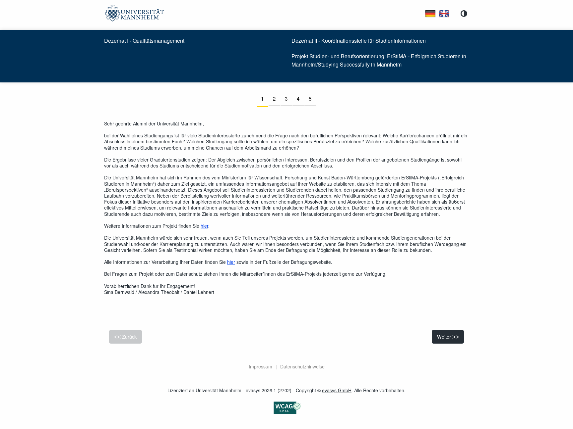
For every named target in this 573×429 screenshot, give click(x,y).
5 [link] (312, 98)
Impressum (260, 366)
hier (204, 225)
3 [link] (288, 98)
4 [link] (300, 98)
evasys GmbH (336, 390)
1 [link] (264, 98)
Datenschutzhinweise (302, 366)
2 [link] (276, 98)
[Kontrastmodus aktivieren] (464, 14)
